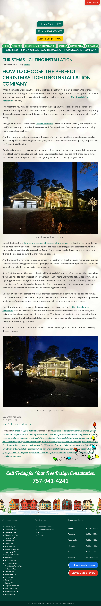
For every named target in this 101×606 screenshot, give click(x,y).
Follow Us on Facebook (83, 565)
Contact (41, 535)
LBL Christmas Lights (50, 9)
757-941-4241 (50, 481)
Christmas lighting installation (42, 438)
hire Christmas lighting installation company (61, 441)
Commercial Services (46, 529)
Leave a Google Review (50, 38)
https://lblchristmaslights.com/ (16, 423)
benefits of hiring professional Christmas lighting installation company (52, 434)
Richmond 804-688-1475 (50, 31)
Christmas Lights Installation (26, 430)
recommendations (44, 123)
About (40, 532)
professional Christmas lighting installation (47, 452)
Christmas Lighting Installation (37, 59)
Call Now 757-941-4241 (50, 24)
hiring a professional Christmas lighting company (47, 243)
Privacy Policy (45, 603)
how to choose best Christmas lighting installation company (54, 445)
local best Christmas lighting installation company (59, 448)
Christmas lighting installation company (73, 438)
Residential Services (45, 527)
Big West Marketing (67, 603)
